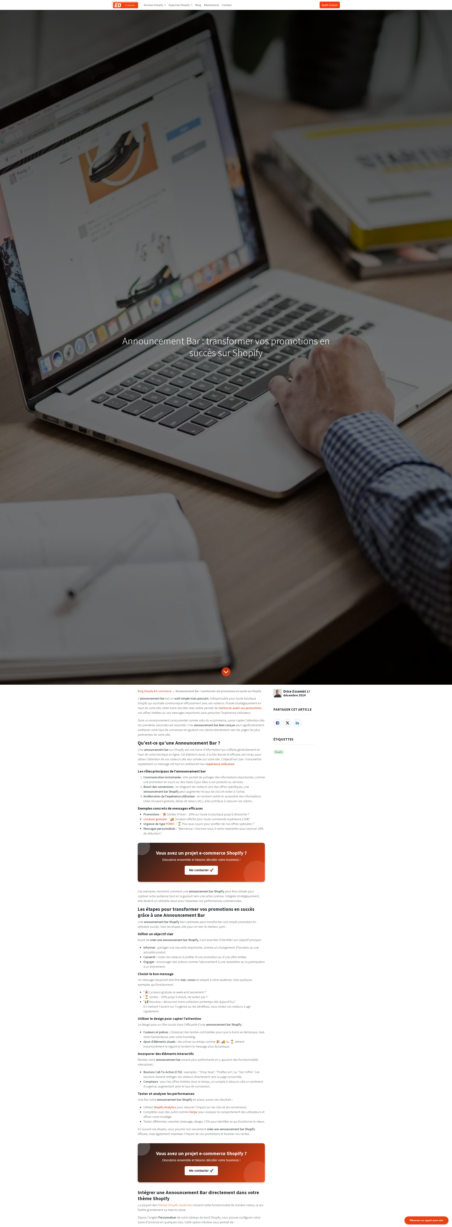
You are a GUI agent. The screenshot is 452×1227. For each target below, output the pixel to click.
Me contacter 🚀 (201, 870)
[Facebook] (277, 723)
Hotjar (193, 1112)
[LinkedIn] (297, 723)
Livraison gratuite (155, 819)
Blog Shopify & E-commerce (155, 691)
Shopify (278, 752)
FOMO (170, 824)
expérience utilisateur (220, 764)
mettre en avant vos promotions (239, 708)
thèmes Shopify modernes (175, 1205)
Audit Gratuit (330, 5)
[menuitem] (154, 4)
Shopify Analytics (165, 1107)
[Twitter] (287, 723)
